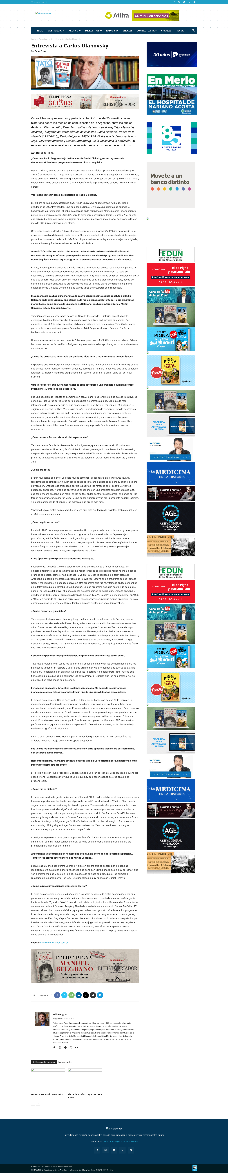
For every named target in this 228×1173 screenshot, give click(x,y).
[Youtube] (194, 2)
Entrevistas (43, 39)
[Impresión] (93, 995)
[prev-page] (33, 1104)
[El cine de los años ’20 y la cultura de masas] (85, 1080)
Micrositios (92, 30)
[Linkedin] (79, 995)
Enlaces (127, 30)
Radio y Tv (112, 30)
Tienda (179, 30)
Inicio (40, 30)
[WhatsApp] (71, 995)
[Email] (86, 995)
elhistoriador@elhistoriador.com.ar (121, 1141)
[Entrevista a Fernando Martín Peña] (48, 1080)
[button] (193, 30)
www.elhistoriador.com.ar (54, 942)
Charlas (166, 30)
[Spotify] (184, 2)
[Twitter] (189, 2)
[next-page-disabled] (38, 1104)
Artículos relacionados (44, 1062)
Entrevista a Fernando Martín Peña (47, 1094)
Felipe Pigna (40, 51)
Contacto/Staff (147, 30)
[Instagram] (179, 2)
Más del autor (65, 1062)
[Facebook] (174, 2)
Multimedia (55, 30)
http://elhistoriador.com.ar (63, 1019)
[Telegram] (100, 995)
